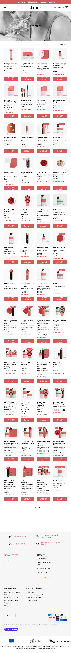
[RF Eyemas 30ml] (43, 238)
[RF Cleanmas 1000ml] (11, 238)
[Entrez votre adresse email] (32, 560)
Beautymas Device (10, 64)
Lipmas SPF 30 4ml (27, 138)
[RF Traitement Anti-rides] (43, 432)
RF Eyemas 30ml (42, 247)
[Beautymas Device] (11, 54)
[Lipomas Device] (43, 128)
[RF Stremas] (60, 274)
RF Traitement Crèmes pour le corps (26, 404)
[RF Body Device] (27, 200)
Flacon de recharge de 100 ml (59, 64)
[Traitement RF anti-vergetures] (27, 353)
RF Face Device (9, 284)
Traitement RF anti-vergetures (27, 363)
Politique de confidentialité (35, 595)
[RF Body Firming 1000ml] (43, 200)
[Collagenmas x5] (43, 54)
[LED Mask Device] (11, 128)
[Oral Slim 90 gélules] (60, 163)
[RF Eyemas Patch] (60, 238)
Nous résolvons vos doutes (13, 592)
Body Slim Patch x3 (27, 64)
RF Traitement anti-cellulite (59, 321)
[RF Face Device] (11, 274)
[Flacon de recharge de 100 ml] (60, 54)
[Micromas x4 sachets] (11, 163)
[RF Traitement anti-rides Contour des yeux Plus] (27, 311)
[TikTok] (51, 577)
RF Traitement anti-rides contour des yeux (10, 321)
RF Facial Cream (42, 284)
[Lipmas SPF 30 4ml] (27, 128)
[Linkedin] (39, 582)
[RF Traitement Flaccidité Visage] (60, 393)
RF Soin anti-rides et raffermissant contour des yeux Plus (43, 322)
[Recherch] (63, 7)
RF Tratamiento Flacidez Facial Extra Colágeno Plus (11, 443)
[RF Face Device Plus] (27, 274)
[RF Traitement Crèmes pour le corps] (27, 393)
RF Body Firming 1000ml (42, 210)
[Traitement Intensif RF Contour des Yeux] (43, 353)
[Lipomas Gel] (60, 128)
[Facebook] (39, 577)
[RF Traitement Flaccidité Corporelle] (43, 393)
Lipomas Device (42, 138)
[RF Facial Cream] (43, 274)
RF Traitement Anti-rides (43, 442)
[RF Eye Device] (27, 238)
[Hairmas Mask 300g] (43, 91)
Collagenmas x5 (42, 64)
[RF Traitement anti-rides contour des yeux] (11, 311)
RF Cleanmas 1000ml (8, 248)
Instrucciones (8, 595)
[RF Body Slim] (60, 200)
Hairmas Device (26, 100)
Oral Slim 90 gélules (59, 172)
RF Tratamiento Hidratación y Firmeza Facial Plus (27, 482)
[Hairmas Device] (27, 91)
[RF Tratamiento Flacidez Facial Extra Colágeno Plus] (11, 432)
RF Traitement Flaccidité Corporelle (41, 404)
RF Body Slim (57, 210)
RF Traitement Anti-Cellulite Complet (11, 363)
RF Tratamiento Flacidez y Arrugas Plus (59, 443)
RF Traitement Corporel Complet (10, 403)
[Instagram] (43, 577)
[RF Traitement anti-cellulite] (60, 311)
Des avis (7, 603)
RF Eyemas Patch (59, 247)
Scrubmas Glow (58, 481)
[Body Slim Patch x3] (27, 54)
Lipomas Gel (57, 138)
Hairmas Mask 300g (43, 100)
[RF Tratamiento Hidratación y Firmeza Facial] (11, 471)
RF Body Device (26, 210)
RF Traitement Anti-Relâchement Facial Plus (27, 443)
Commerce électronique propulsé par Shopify (45, 625)
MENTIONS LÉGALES (34, 588)
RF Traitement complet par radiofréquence (42, 482)
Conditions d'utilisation (33, 597)
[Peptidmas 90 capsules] (11, 200)
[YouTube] (47, 578)
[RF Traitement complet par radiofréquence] (43, 471)
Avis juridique (30, 592)
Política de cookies (32, 600)
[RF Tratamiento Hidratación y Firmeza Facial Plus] (27, 471)
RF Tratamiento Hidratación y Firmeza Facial (9, 482)
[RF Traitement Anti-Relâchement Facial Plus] (27, 432)
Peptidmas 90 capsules (9, 210)
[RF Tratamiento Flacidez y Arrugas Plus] (60, 432)
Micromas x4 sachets (8, 173)
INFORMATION (10, 588)
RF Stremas (57, 284)
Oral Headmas (41, 172)
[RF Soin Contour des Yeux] (60, 353)
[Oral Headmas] (43, 163)
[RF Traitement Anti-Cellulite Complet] (11, 353)
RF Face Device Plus (27, 284)
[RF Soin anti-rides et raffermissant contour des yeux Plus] (43, 311)
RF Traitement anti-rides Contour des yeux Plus (27, 321)
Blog (5, 606)
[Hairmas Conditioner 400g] (11, 91)
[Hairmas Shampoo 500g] (60, 91)
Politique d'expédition (11, 597)
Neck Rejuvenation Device (27, 173)
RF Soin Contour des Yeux (58, 363)
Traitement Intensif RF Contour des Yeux (43, 364)
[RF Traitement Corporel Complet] (11, 393)
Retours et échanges (11, 600)
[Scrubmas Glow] (60, 471)
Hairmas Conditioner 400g (10, 101)
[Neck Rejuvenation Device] (27, 163)
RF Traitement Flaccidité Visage (59, 403)
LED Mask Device (10, 138)
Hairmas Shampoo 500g (59, 101)
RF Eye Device (25, 247)
